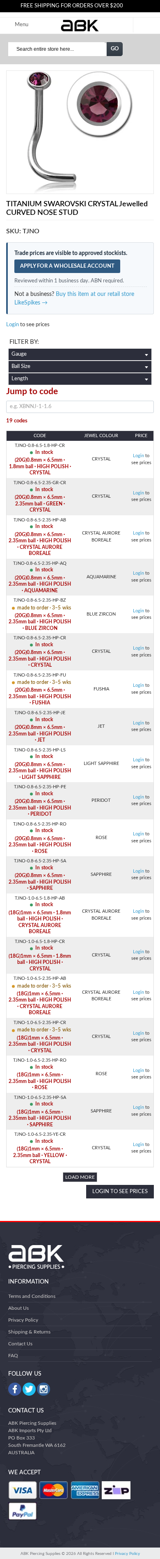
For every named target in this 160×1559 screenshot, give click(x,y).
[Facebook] (14, 1389)
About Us (18, 1308)
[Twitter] (29, 1389)
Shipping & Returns (29, 1331)
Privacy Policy (23, 1320)
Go (115, 49)
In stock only (80, 343)
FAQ (13, 1355)
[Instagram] (43, 1389)
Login (12, 324)
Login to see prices (120, 1191)
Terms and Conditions (31, 1296)
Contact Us (20, 1343)
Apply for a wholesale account (67, 266)
